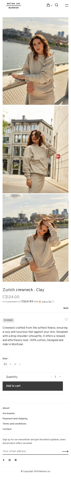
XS (5, 364)
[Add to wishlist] (66, 320)
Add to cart (13, 386)
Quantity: (12, 377)
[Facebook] (4, 460)
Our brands (9, 413)
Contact (7, 429)
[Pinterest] (16, 460)
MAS (65, 308)
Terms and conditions (14, 423)
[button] (28, 301)
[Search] (57, 5)
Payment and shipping (15, 418)
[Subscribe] (64, 451)
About (6, 408)
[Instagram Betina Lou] (10, 460)
